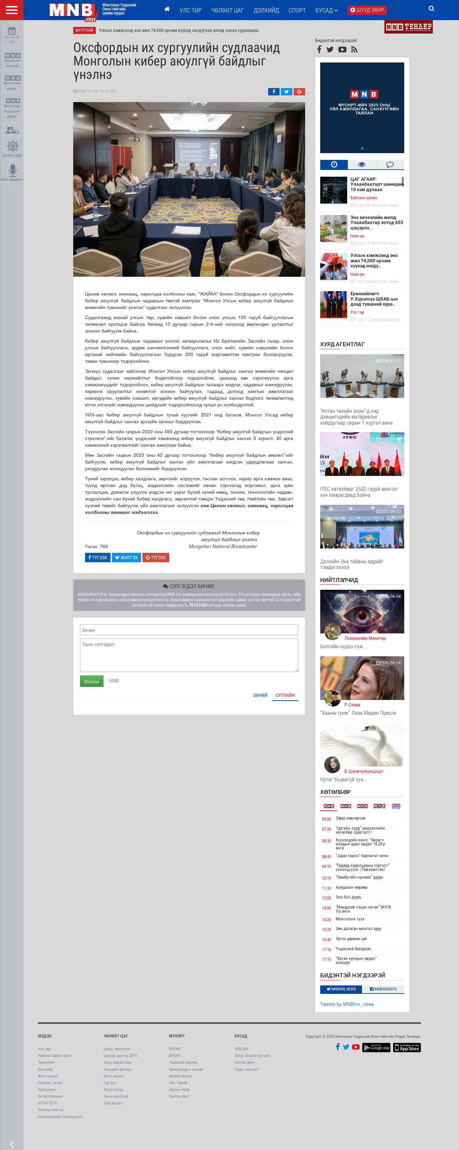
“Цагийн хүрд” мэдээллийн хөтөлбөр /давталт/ (360, 830)
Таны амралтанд (117, 1062)
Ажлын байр (179, 1089)
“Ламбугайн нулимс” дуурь (359, 877)
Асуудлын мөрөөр (351, 887)
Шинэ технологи (116, 1049)
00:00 (326, 819)
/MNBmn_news (343, 989)
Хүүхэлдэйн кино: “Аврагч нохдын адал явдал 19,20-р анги (360, 843)
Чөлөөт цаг (115, 1035)
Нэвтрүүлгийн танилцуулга (60, 1116)
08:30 (326, 840)
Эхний (260, 695)
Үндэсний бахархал (353, 948)
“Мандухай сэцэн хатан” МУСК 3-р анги (363, 909)
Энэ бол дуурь (348, 896)
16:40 (326, 939)
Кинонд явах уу (51, 1109)
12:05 (326, 897)
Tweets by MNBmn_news (347, 1004)
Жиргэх (129, 557)
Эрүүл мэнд (113, 1089)
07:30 (326, 829)
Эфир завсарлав (351, 818)
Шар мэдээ (113, 1103)
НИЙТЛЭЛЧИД (339, 580)
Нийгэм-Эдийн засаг (55, 1055)
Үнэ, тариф (178, 1082)
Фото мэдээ (48, 1076)
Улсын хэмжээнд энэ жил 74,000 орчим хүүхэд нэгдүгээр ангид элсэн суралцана (178, 30)
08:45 (326, 856)
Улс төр (191, 10)
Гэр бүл (109, 1082)
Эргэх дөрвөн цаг (351, 938)
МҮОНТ (175, 1055)
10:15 (326, 878)
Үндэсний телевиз (11, 63)
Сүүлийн (285, 695)
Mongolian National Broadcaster (223, 546)
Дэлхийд (266, 10)
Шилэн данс (179, 1096)
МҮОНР (175, 1049)
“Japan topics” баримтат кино (362, 855)
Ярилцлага (46, 1089)
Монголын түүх (350, 918)
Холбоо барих (180, 1076)
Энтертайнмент (51, 1096)
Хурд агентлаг (342, 344)
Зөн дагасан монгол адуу (358, 928)
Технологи (46, 1062)
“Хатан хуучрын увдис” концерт (356, 960)
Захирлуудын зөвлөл (186, 1069)
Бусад (325, 10)
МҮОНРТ (177, 1035)
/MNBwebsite (385, 989)
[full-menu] (12, 10)
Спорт (297, 10)
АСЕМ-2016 (47, 1103)
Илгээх (91, 681)
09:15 (326, 866)
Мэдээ (44, 1035)
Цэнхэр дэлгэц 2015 (120, 1055)
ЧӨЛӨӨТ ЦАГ (227, 10)
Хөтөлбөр (335, 792)
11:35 (326, 888)
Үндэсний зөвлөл (183, 1062)
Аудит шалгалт (247, 1069)
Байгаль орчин (363, 197)
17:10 (326, 949)
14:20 (326, 919)
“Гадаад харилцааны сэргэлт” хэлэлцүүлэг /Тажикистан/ (362, 867)
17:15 (326, 959)
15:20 (326, 929)
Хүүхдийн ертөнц (117, 1069)
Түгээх (99, 557)
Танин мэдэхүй (115, 1096)
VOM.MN (241, 1049)
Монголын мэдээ (12, 86)
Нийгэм (357, 235)
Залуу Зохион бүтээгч (252, 1055)
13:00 (326, 908)
